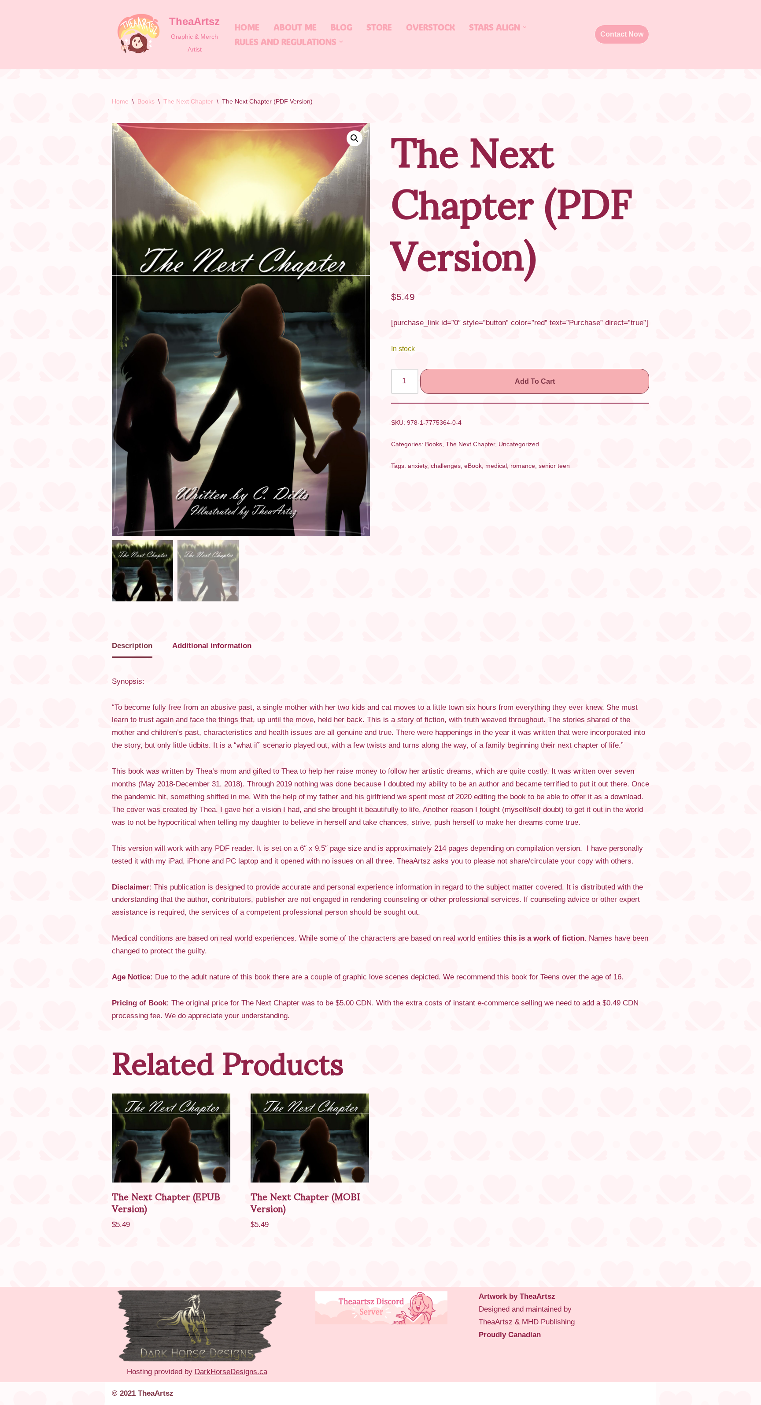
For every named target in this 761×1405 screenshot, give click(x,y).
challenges (446, 466)
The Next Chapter (188, 101)
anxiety (417, 466)
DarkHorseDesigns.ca (231, 1372)
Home (247, 27)
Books (146, 101)
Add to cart (535, 381)
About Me (295, 27)
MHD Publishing (548, 1322)
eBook (473, 466)
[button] (524, 27)
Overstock (430, 27)
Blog (341, 27)
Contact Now (621, 34)
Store (379, 27)
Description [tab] (132, 645)
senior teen (554, 466)
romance (522, 466)
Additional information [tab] (211, 645)
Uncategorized (519, 444)
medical (496, 466)
